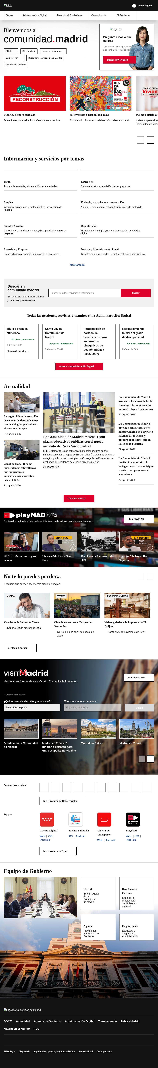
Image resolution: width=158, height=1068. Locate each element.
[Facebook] (8, 1040)
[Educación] (117, 180)
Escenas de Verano (51, 51)
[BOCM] (111, 889)
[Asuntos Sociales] (40, 225)
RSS (36, 1028)
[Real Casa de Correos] (150, 889)
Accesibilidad (86, 1051)
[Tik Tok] (63, 1040)
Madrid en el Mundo (17, 1028)
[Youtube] (35, 1040)
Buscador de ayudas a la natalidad (45, 58)
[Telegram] (82, 1040)
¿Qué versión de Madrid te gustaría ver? (27, 701)
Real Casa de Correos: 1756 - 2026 (98, 558)
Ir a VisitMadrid (136, 677)
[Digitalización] (117, 225)
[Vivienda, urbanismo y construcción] (117, 202)
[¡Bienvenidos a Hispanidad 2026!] (101, 100)
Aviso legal (9, 1051)
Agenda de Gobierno (16, 64)
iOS (50, 836)
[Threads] (91, 1040)
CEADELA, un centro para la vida (20, 558)
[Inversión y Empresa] (40, 247)
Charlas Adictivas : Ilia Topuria (133, 558)
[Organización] (150, 926)
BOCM (9, 51)
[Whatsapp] (54, 1040)
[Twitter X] (26, 1040)
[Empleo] (40, 202)
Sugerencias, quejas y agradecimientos (54, 1051)
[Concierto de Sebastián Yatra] (27, 611)
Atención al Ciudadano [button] (69, 15)
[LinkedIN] (45, 1040)
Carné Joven (12, 58)
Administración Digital (79, 1021)
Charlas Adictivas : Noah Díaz (57, 558)
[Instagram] (17, 1040)
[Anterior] (140, 140)
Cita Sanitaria (28, 51)
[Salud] (40, 180)
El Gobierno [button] (123, 15)
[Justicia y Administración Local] (117, 247)
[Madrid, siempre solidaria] (35, 100)
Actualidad (23, 1021)
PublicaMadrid (130, 1021)
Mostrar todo (77, 265)
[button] (119, 60)
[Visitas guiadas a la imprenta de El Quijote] (127, 613)
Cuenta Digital (144, 5)
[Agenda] (111, 926)
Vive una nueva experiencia (80, 701)
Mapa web (24, 1051)
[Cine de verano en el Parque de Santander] (77, 615)
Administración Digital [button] (35, 15)
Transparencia (107, 1021)
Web (42, 836)
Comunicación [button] (99, 15)
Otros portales (104, 1051)
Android (45, 840)
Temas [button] (9, 15)
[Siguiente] (150, 140)
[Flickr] (73, 1040)
